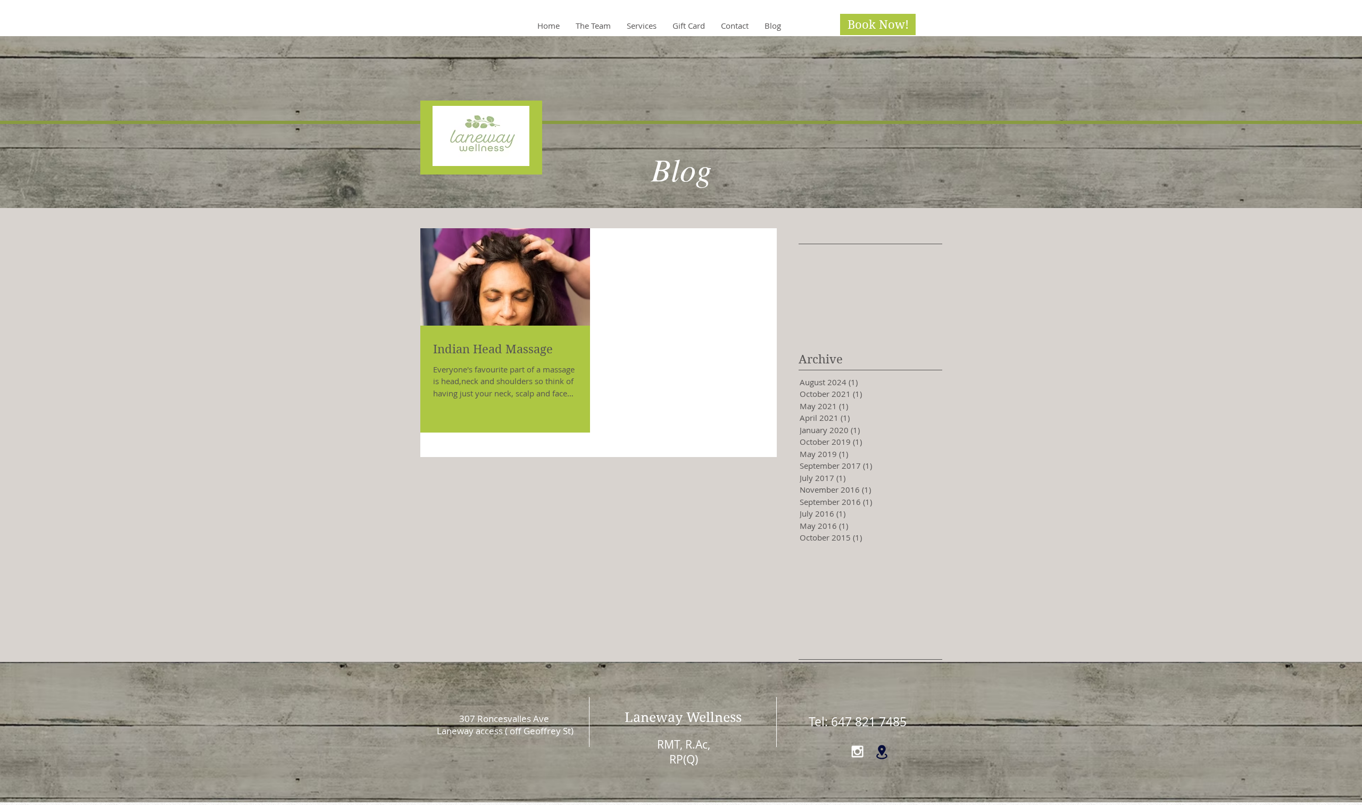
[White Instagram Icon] (857, 751)
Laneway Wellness (683, 717)
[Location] (881, 752)
